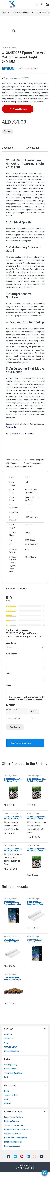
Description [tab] (8, 148)
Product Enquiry (19, 109)
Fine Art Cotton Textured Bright (19, 466)
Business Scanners (12, 1146)
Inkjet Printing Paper (20, 12)
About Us (8, 1034)
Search (36, 4)
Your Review (11, 653)
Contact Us (9, 1038)
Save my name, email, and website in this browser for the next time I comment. (27, 698)
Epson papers (35, 463)
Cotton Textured (9, 813)
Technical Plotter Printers (15, 1125)
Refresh (34, 711)
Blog (6, 1042)
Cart (6, 1099)
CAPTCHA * (11, 705)
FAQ (6, 1077)
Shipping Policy (10, 1065)
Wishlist (7, 1103)
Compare (25, 78)
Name (9, 673)
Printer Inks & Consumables (15, 1138)
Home (4, 12)
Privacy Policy (10, 1069)
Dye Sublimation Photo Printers (17, 1129)
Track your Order (11, 1095)
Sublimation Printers (12, 1134)
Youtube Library (10, 1047)
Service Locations (11, 1051)
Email (9, 685)
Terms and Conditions (13, 1073)
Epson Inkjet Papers (9, 48)
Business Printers (11, 1121)
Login (6, 1091)
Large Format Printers (13, 1117)
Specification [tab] (32, 148)
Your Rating (11, 643)
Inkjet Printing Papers (13, 1142)
